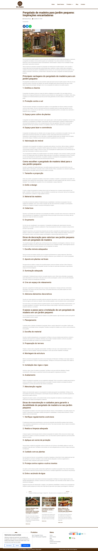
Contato (83, 4)
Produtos (69, 4)
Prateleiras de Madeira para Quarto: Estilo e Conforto (48, 510)
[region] (17, 540)
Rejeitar (17, 545)
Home (53, 4)
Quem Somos (60, 4)
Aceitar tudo (25, 545)
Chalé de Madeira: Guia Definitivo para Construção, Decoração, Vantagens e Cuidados (32, 510)
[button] (24, 26)
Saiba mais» (28, 523)
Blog (77, 4)
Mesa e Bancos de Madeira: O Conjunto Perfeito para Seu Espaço (65, 510)
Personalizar (9, 545)
